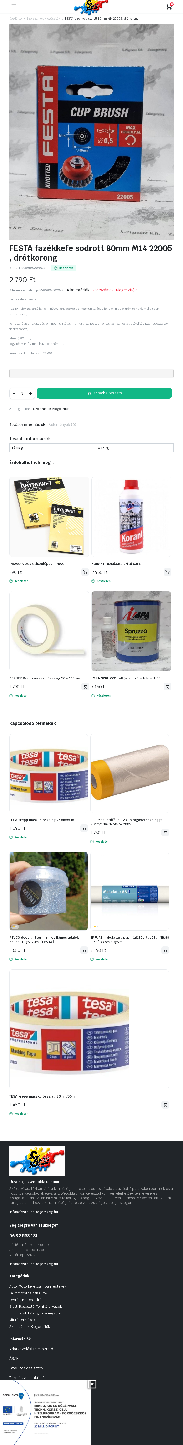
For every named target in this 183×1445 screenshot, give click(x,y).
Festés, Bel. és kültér (26, 1300)
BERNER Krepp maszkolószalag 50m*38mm (44, 678)
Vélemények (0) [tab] (62, 424)
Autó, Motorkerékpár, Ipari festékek (37, 1286)
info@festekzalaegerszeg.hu (33, 1212)
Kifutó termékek (22, 1320)
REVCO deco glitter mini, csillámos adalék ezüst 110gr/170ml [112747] (44, 939)
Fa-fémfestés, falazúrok (28, 1293)
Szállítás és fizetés (26, 1368)
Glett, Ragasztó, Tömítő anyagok (35, 1306)
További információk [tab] (27, 424)
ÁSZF (13, 1358)
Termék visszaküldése (29, 1377)
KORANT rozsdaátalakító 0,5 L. (117, 564)
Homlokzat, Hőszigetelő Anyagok (35, 1313)
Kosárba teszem (107, 393)
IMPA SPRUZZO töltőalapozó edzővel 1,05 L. (128, 678)
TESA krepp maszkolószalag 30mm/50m (42, 1096)
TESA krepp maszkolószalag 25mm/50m (41, 820)
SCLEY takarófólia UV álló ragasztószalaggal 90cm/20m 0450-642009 (126, 822)
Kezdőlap (15, 19)
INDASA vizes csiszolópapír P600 (36, 564)
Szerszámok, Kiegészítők (43, 19)
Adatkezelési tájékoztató (31, 1348)
